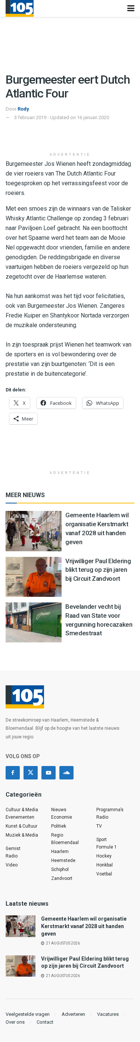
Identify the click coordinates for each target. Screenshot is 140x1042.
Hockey (104, 856)
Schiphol (60, 869)
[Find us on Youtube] (48, 772)
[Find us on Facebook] (13, 772)
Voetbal (104, 874)
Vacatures (108, 1014)
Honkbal (104, 865)
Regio (57, 835)
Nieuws (58, 809)
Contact (45, 1022)
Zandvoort (61, 878)
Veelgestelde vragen (28, 1014)
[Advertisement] (70, 136)
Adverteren (73, 1014)
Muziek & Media (22, 835)
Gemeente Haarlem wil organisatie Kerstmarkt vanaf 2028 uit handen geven (84, 926)
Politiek (58, 826)
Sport (101, 839)
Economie (61, 817)
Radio (12, 856)
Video (12, 865)
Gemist (13, 848)
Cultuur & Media (22, 809)
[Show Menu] (130, 8)
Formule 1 (106, 847)
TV (99, 826)
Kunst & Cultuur (21, 826)
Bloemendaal (65, 842)
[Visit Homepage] (20, 8)
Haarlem (60, 851)
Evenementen (20, 817)
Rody (23, 109)
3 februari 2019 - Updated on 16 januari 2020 (61, 117)
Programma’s (110, 809)
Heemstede (63, 860)
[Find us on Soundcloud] (66, 772)
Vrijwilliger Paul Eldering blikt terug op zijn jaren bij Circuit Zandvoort (98, 570)
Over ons (15, 1022)
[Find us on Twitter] (31, 772)
